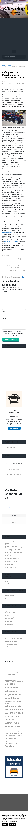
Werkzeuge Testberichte (10, 741)
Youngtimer (10, 746)
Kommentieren (22, 83)
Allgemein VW (11, 65)
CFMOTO (7, 543)
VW (19, 706)
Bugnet (6, 581)
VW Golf (13, 716)
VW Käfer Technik (9, 621)
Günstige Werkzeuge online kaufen (12, 676)
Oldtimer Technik (10, 701)
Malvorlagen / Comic (10, 612)
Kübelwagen (20, 681)
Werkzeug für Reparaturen (11, 743)
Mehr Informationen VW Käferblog (13, 638)
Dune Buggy (8, 674)
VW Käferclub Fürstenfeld (11, 597)
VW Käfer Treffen (9, 729)
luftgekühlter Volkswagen (11, 689)
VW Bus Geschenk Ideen (10, 563)
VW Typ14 (8, 733)
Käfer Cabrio (10, 681)
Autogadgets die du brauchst (12, 541)
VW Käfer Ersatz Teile (10, 564)
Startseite (4, 65)
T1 (10, 703)
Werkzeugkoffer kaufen (10, 566)
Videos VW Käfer (9, 618)
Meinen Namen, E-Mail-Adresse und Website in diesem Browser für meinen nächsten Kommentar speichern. (14, 333)
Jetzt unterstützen (14, 428)
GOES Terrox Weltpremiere (11, 557)
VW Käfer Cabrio (12, 723)
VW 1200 (9, 709)
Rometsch (7, 703)
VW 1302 (7, 583)
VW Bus (6, 620)
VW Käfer (9, 719)
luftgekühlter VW (13, 694)
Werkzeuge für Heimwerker (16, 735)
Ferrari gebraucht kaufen (11, 554)
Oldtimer (7, 614)
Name (4, 311)
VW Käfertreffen (9, 624)
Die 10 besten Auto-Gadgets (11, 544)
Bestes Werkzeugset (9, 672)
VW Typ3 (11, 731)
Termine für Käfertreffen (11, 640)
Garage (13, 674)
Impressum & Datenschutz (11, 637)
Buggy (16, 672)
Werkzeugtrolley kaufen (10, 567)
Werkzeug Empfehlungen (10, 738)
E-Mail (4, 318)
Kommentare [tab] (14, 522)
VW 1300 (18, 709)
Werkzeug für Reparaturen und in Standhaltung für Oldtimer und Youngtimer (13, 644)
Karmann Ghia (9, 678)
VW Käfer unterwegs (10, 623)
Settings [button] (5, 824)
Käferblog (14, 8)
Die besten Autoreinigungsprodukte (13, 552)
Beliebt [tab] (14, 515)
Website (4, 325)
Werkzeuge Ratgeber (9, 740)
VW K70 (17, 716)
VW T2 (6, 598)
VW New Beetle (16, 729)
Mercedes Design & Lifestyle (12, 558)
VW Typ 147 (20, 733)
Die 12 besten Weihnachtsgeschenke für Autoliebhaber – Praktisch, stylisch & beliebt (13, 549)
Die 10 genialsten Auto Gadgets (12, 546)
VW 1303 (18, 713)
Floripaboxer (8, 555)
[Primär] (14, 51)
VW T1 (6, 731)
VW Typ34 (14, 733)
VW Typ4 (17, 731)
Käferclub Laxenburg (10, 595)
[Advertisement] (14, 34)
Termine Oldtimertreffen (11, 641)
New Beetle (7, 698)
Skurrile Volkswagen (10, 617)
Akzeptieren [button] (12, 824)
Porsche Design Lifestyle (11, 561)
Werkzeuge (7, 735)
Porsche (7, 615)
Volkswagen (11, 706)
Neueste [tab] (14, 518)
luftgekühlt (10, 684)
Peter (5, 84)
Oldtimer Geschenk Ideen (11, 560)
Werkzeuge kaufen (9, 736)
